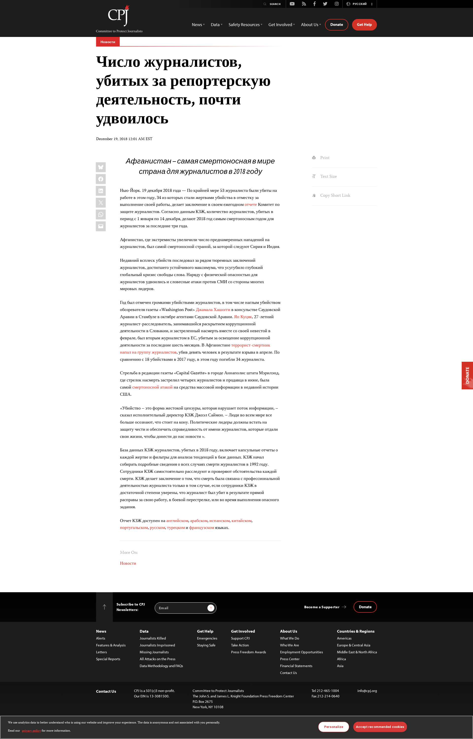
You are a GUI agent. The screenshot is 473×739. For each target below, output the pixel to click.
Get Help (364, 24)
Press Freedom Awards (248, 652)
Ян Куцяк (243, 317)
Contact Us (288, 672)
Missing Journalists (154, 652)
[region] (236, 727)
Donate (336, 24)
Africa (341, 659)
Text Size (328, 177)
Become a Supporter (321, 607)
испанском (219, 521)
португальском (134, 528)
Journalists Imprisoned (157, 645)
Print (324, 158)
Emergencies (207, 638)
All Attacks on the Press (157, 659)
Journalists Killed (153, 638)
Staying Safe (206, 645)
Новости (108, 42)
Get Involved (243, 631)
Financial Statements (296, 665)
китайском (242, 521)
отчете (251, 205)
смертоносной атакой (152, 387)
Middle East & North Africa (357, 652)
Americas (344, 638)
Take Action (240, 645)
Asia (340, 665)
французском (201, 528)
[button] (372, 4)
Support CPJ (240, 638)
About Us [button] (309, 24)
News (101, 631)
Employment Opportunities (301, 652)
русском (157, 528)
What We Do (289, 638)
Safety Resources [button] (244, 24)
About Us (288, 631)
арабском (198, 521)
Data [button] (215, 24)
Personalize (333, 727)
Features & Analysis (111, 645)
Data (144, 631)
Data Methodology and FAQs (161, 665)
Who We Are (289, 645)
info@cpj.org (367, 690)
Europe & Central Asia (353, 645)
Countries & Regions (355, 631)
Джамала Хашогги (213, 310)
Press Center (290, 659)
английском (177, 521)
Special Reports (108, 659)
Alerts (100, 638)
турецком (176, 528)
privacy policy (31, 730)
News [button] (197, 24)
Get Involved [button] (280, 24)
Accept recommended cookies (380, 727)
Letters (101, 652)
